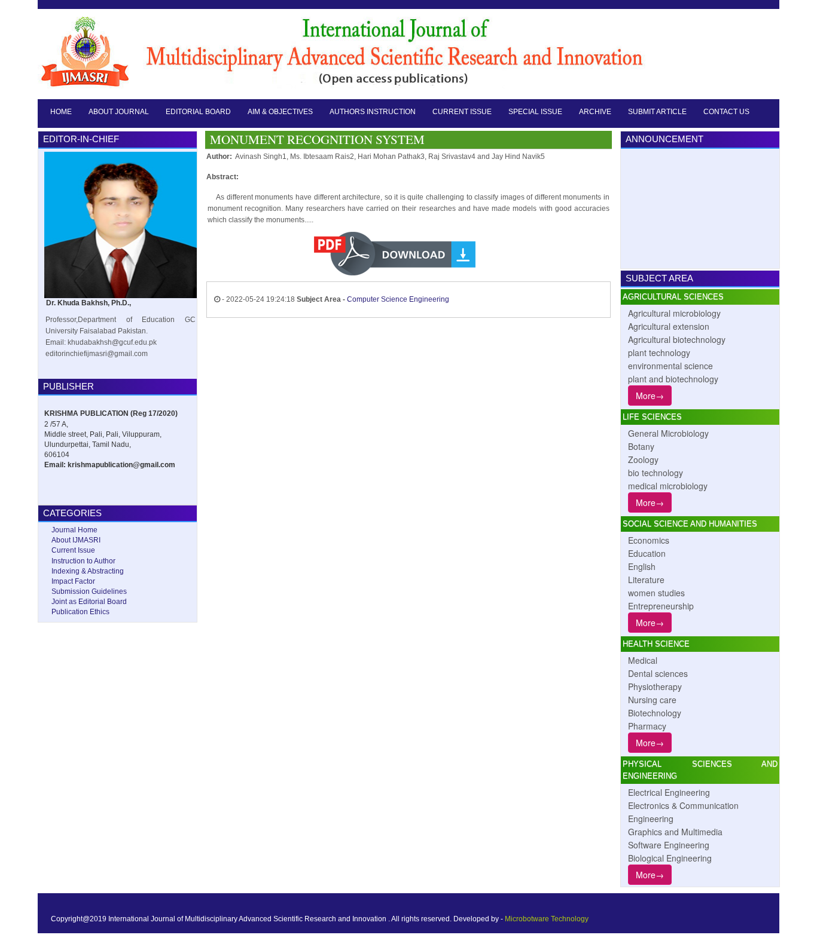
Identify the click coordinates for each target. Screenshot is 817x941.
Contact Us (726, 112)
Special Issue (535, 112)
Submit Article (657, 112)
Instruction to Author (83, 561)
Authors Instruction (373, 112)
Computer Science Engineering (398, 299)
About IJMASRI (75, 540)
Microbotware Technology (547, 919)
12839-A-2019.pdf (462, 254)
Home (61, 112)
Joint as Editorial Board (89, 601)
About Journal (119, 112)
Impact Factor (73, 581)
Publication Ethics (80, 612)
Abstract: (222, 177)
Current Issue (462, 112)
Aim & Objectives (280, 112)
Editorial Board (198, 112)
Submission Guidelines (89, 591)
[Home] (350, 50)
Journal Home (74, 530)
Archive (595, 112)
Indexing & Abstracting (87, 571)
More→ (650, 395)
